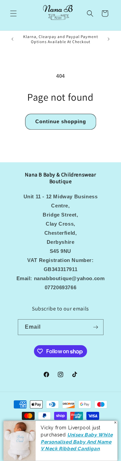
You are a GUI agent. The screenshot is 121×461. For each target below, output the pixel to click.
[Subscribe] (95, 327)
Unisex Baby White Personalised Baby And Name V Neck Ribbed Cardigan (77, 441)
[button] (13, 13)
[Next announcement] (108, 39)
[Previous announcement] (12, 39)
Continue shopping (60, 121)
